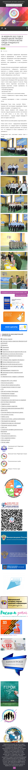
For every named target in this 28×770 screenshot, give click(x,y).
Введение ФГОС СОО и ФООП (9, 380)
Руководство (5, 349)
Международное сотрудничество (10, 370)
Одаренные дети (5, 404)
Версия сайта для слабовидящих (14, 5)
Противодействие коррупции (8, 421)
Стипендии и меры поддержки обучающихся (13, 359)
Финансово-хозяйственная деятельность (12, 364)
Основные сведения (7, 339)
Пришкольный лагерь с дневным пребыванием (13, 418)
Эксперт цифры (5, 442)
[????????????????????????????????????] (14, 147)
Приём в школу (5, 416)
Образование (5, 347)
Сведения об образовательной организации (14, 3)
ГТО (2, 389)
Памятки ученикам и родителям (9, 406)
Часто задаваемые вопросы (8, 437)
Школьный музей (5, 440)
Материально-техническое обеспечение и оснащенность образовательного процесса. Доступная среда (12, 355)
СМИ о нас (4, 427)
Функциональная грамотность (8, 435)
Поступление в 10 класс (7, 414)
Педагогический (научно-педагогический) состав (14, 351)
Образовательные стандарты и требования (13, 376)
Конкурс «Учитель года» (14, 468)
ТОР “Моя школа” (5, 433)
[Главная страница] (2, 28)
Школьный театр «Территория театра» (17, 453)
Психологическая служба (14, 461)
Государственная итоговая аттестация (11, 387)
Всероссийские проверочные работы (10, 385)
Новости (3, 48)
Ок (14, 767)
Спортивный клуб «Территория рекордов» (15, 447)
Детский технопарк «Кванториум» (9, 391)
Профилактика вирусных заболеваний (11, 423)
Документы (5, 345)
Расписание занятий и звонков (9, 425)
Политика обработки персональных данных (12, 412)
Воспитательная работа (7, 382)
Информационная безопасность (9, 395)
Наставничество (5, 397)
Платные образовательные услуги (10, 362)
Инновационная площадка (8, 393)
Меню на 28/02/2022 (21, 295)
